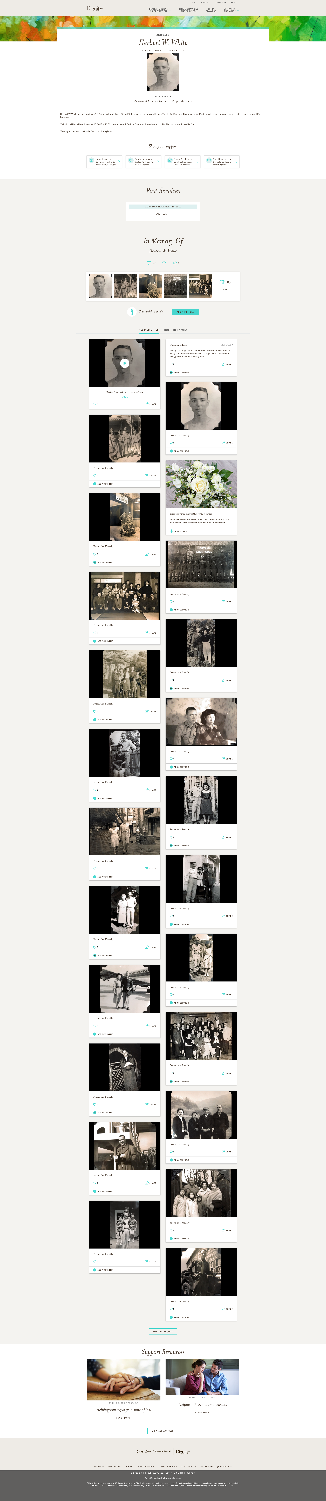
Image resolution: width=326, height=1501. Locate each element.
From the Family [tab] (175, 329)
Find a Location (200, 2)
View (225, 289)
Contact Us (220, 2)
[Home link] (95, 8)
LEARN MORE (123, 1418)
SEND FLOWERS (181, 531)
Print (234, 2)
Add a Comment (181, 372)
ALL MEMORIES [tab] (149, 329)
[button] (160, 10)
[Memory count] (149, 262)
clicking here (106, 131)
